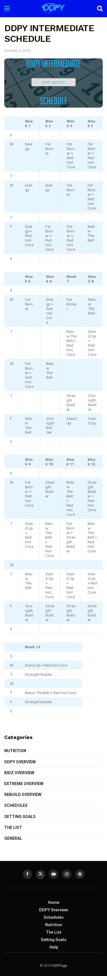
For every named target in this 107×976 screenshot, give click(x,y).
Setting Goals (20, 816)
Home (53, 902)
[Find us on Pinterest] (79, 874)
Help (53, 947)
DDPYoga (60, 966)
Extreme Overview (23, 783)
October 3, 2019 (17, 50)
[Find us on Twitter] (40, 874)
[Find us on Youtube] (53, 874)
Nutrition (15, 750)
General (13, 838)
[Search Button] (100, 8)
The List (13, 827)
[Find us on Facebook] (27, 874)
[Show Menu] (7, 8)
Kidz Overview (19, 772)
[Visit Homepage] (53, 8)
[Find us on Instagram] (66, 874)
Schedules (16, 805)
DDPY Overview (20, 762)
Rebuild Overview (22, 794)
